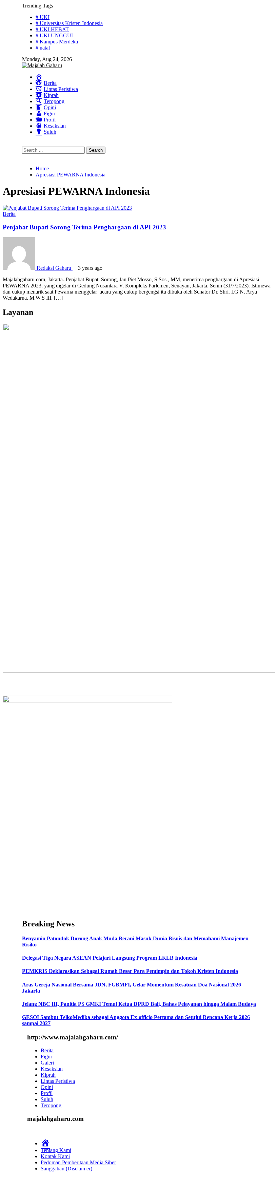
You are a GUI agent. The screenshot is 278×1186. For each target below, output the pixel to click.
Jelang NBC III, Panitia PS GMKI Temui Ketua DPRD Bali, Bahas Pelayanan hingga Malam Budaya (139, 1004)
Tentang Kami (56, 1150)
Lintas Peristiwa (58, 1081)
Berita (9, 214)
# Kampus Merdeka (57, 41)
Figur (46, 1056)
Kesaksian (52, 1069)
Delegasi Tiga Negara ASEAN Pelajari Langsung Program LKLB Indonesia (109, 958)
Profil (47, 1093)
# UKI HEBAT (52, 29)
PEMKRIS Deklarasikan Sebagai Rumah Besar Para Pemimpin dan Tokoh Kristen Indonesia (130, 971)
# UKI (42, 17)
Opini (47, 1087)
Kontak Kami (55, 1156)
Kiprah (48, 1075)
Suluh (47, 1099)
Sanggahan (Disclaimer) (66, 1168)
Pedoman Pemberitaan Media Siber (78, 1162)
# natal (43, 48)
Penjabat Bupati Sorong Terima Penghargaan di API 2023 (84, 227)
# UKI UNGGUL (55, 35)
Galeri (47, 1063)
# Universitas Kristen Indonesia (69, 23)
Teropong (51, 1105)
